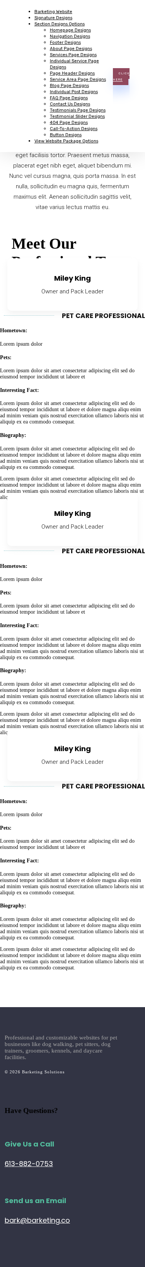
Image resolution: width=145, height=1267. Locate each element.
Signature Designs (53, 17)
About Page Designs (71, 48)
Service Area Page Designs (78, 79)
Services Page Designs (73, 54)
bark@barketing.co (37, 1220)
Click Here (121, 77)
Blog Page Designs (69, 85)
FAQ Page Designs (69, 97)
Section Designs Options (59, 24)
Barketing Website (53, 11)
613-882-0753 (29, 1163)
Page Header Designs (72, 73)
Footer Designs (65, 42)
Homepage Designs (70, 30)
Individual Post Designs (74, 91)
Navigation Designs (70, 36)
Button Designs (66, 134)
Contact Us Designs (70, 104)
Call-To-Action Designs (73, 128)
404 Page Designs (69, 122)
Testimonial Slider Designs (77, 116)
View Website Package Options (66, 141)
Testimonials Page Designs (78, 110)
